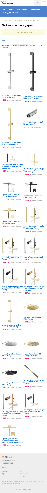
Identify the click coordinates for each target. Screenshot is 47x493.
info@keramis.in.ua (8, 460)
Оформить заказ (7, 474)
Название (33, 45)
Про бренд (22, 9)
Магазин (5, 467)
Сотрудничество (10, 13)
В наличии (5, 47)
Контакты (36, 9)
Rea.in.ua (21, 476)
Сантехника (7, 9)
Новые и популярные (20, 45)
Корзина (5, 471)
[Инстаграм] (6, 457)
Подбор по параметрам (23, 32)
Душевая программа (33, 20)
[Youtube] (10, 457)
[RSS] (3, 457)
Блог (20, 467)
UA (1, 1)
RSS (20, 471)
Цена (40, 45)
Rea (3, 40)
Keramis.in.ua (6, 20)
